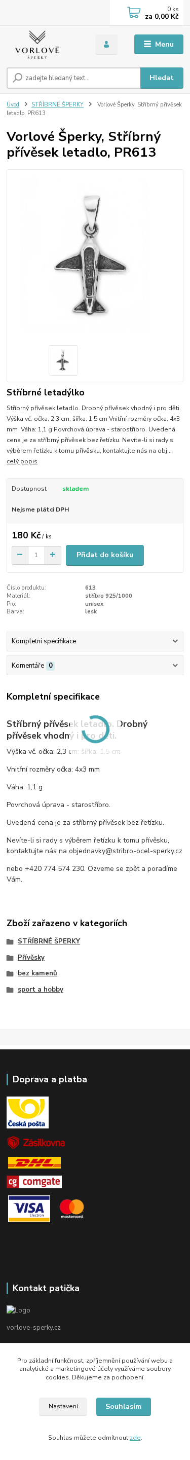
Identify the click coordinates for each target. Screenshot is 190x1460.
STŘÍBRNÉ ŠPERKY (57, 104)
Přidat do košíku (105, 555)
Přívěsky (31, 957)
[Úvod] (43, 44)
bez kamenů (37, 973)
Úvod (13, 104)
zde (135, 1438)
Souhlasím (123, 1406)
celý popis (22, 461)
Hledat (161, 78)
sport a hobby (40, 989)
